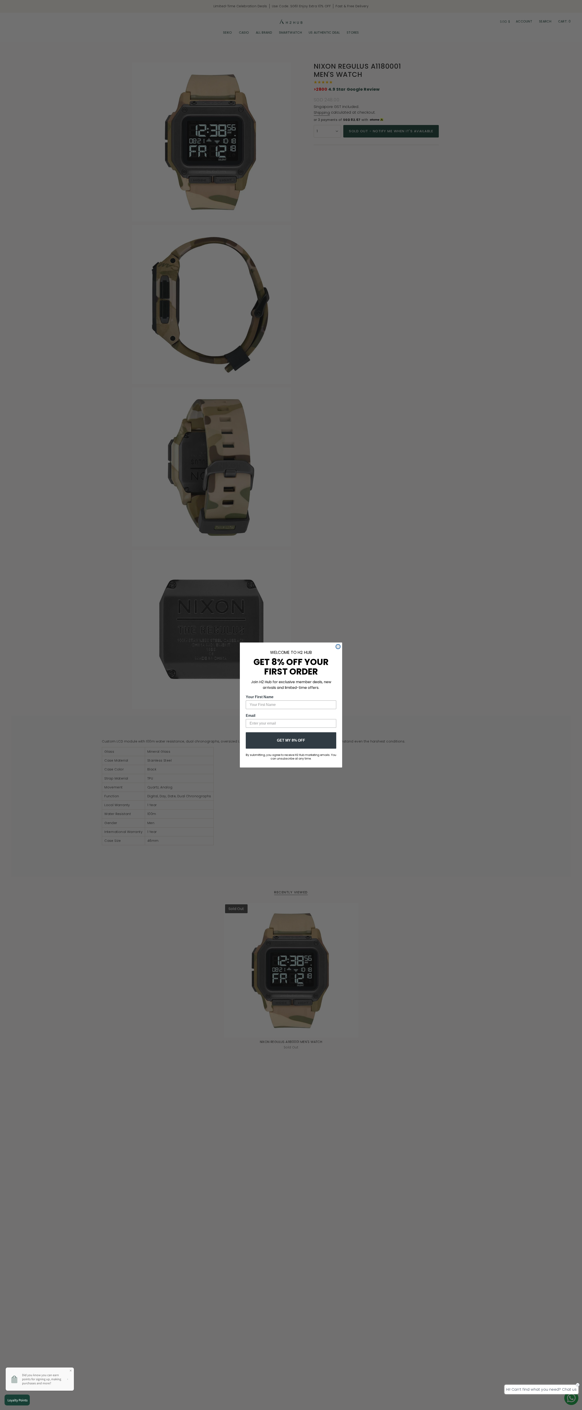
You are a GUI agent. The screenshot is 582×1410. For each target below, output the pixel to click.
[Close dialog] (338, 646)
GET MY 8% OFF (291, 740)
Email (250, 716)
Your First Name (259, 697)
